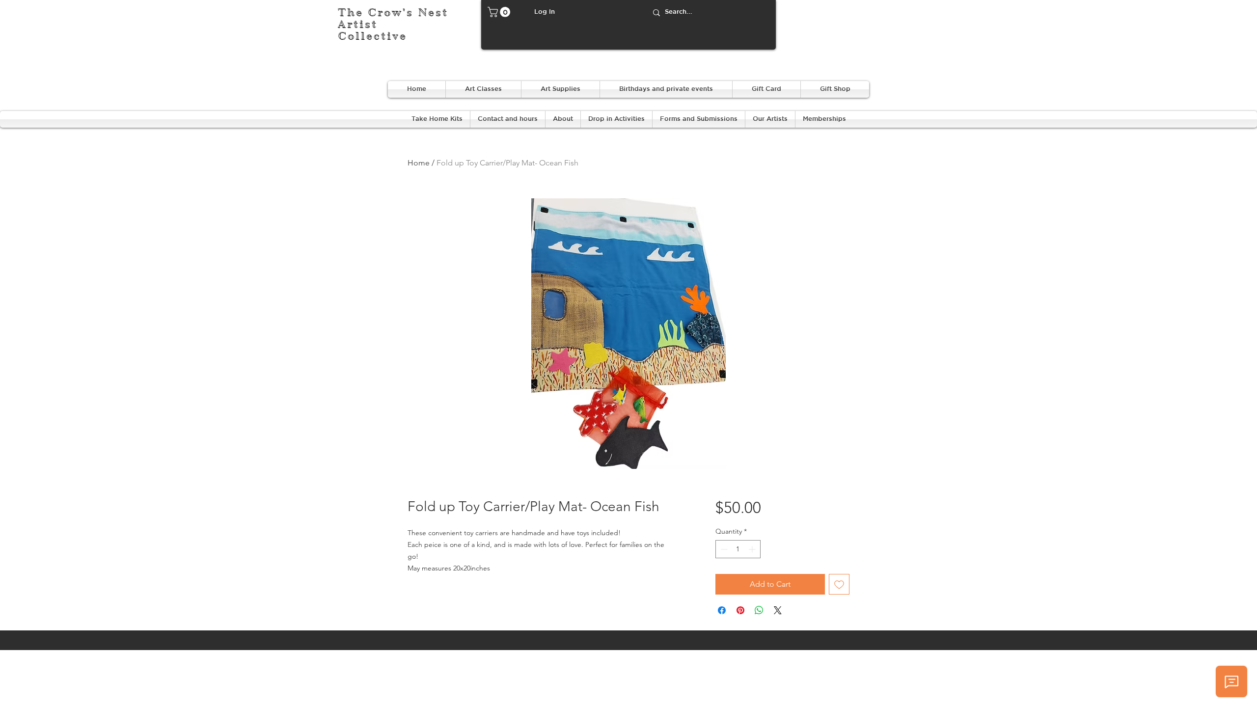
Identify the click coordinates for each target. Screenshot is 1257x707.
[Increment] (753, 549)
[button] (500, 12)
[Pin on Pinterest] (740, 610)
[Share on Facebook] (722, 610)
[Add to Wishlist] (839, 584)
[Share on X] (778, 610)
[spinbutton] (738, 549)
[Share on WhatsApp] (759, 610)
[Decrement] (723, 549)
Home (419, 162)
